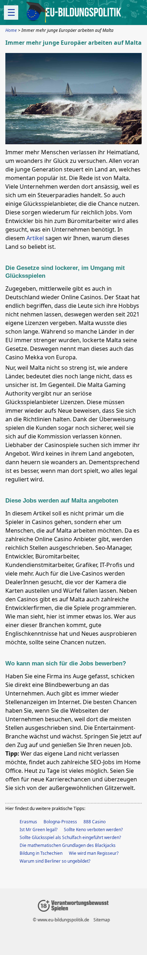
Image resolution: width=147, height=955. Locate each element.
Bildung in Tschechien (41, 853)
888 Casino (94, 822)
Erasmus (28, 822)
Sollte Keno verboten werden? (93, 829)
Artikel (35, 238)
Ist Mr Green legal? (38, 829)
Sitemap (101, 920)
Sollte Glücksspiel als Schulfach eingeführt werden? (70, 837)
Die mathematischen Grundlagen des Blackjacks (68, 845)
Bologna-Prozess (60, 822)
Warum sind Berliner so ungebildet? (55, 861)
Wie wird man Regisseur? (93, 853)
